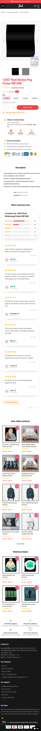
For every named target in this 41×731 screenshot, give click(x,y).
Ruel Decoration (12, 12)
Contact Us (4, 695)
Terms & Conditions (7, 669)
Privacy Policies (6, 671)
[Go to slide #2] (25, 71)
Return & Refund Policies (9, 692)
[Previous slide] (4, 41)
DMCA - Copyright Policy (8, 674)
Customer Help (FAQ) (7, 697)
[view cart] (38, 6)
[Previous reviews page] (27, 407)
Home (3, 12)
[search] (35, 6)
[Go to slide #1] (15, 71)
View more (20, 544)
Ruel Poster (25, 12)
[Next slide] (37, 41)
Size (3, 95)
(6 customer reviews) (17, 88)
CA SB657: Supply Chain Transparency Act (14, 677)
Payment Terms (6, 689)
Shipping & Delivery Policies (9, 686)
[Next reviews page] (37, 407)
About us (4, 666)
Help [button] (37, 728)
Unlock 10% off (4, 722)
